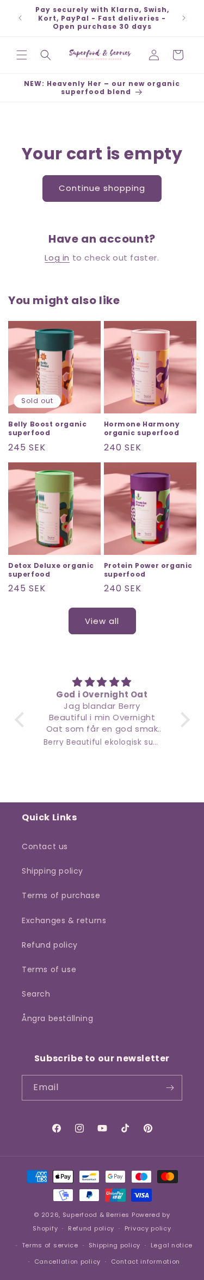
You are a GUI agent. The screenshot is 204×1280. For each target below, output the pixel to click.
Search (36, 993)
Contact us (45, 846)
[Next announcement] (184, 18)
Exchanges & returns (64, 920)
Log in (57, 257)
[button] (22, 55)
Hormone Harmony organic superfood (142, 428)
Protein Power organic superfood (148, 569)
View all (102, 621)
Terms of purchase (61, 895)
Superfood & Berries (96, 1214)
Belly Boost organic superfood (47, 428)
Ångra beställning (57, 1018)
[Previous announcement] (20, 18)
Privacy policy (148, 1228)
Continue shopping (102, 188)
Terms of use (49, 969)
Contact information (145, 1261)
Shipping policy (52, 870)
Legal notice (172, 1245)
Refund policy (50, 944)
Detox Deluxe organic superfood (51, 569)
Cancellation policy (67, 1261)
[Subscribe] (170, 1087)
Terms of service (50, 1245)
